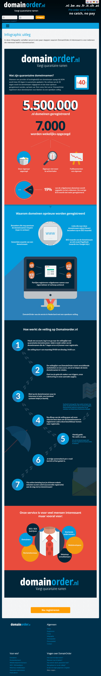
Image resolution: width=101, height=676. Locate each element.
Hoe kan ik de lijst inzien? (55, 657)
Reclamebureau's (15, 660)
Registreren (50, 631)
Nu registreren (50, 610)
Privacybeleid (51, 641)
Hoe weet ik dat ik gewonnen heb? (58, 662)
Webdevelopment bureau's (18, 662)
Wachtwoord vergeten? (9, 21)
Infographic (50, 636)
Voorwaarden (51, 639)
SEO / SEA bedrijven (16, 665)
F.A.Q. (49, 634)
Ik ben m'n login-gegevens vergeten (58, 667)
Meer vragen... (51, 670)
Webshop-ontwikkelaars (17, 667)
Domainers (13, 657)
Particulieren (14, 672)
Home (49, 629)
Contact (49, 644)
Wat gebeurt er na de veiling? (56, 665)
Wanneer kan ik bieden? (54, 660)
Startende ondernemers (17, 670)
